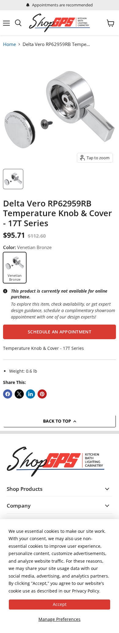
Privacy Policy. (86, 591)
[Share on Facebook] (7, 394)
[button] (59, 332)
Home (9, 44)
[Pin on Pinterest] (42, 394)
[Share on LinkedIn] (30, 394)
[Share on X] (19, 394)
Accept (60, 604)
